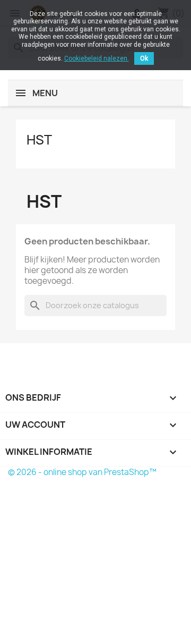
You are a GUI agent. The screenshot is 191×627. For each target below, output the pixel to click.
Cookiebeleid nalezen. (96, 58)
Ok (144, 58)
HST (39, 140)
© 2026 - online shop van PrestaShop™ (82, 472)
